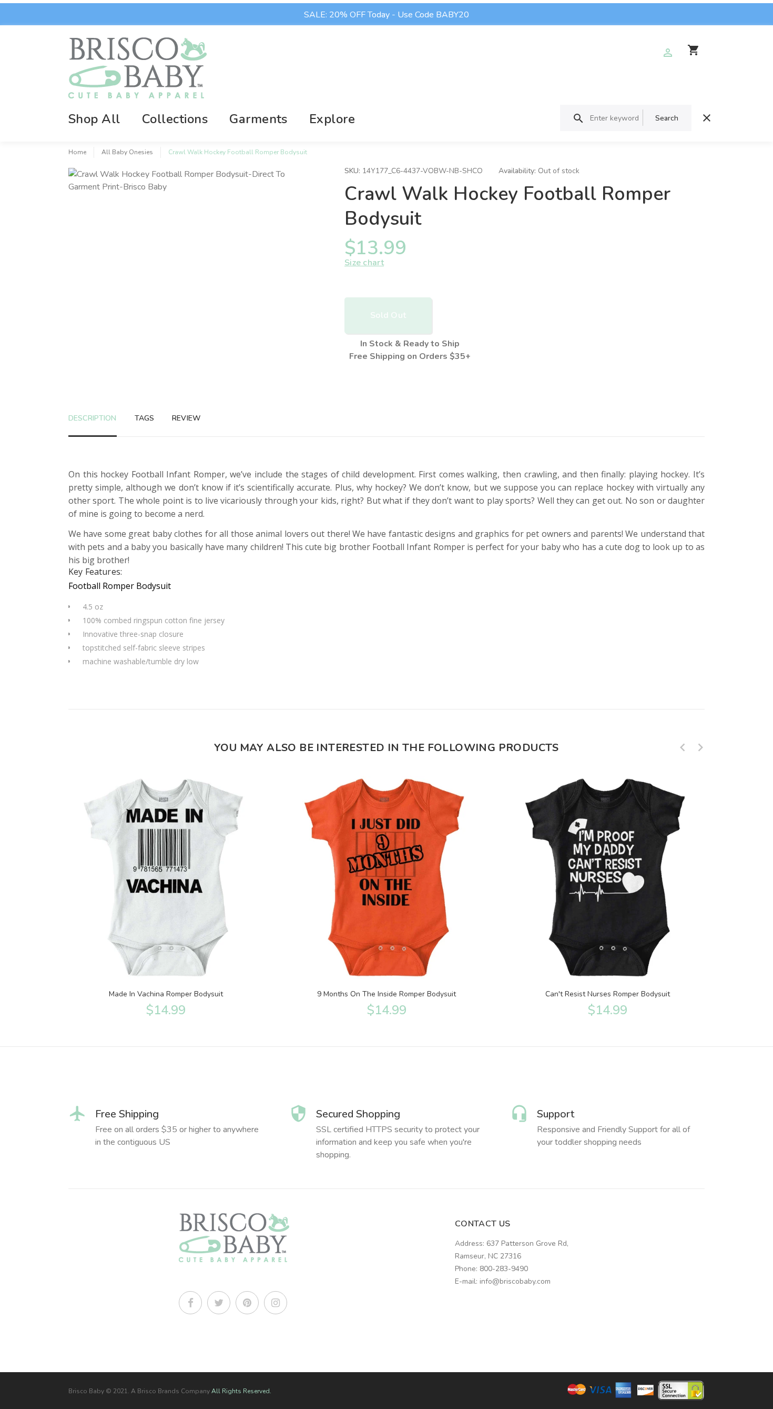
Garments (258, 119)
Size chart (364, 262)
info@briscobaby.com (515, 1281)
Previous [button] (682, 747)
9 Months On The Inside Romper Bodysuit (386, 994)
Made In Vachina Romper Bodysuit (166, 994)
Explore (332, 119)
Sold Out (388, 315)
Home (77, 152)
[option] (165, 895)
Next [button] (700, 747)
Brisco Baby (86, 1391)
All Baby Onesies (127, 152)
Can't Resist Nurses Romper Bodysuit (607, 994)
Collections (175, 119)
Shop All (94, 119)
